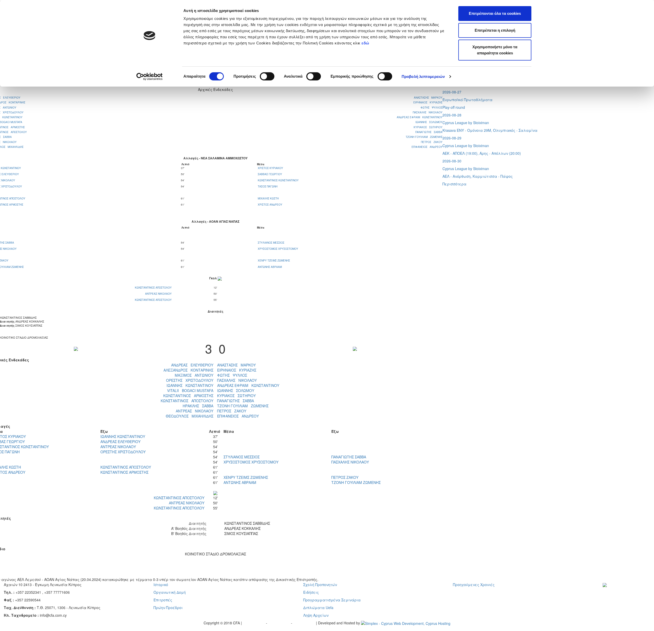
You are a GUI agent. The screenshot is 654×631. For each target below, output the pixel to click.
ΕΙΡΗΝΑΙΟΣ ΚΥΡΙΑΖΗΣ (427, 102)
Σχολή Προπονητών (320, 584)
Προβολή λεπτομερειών (423, 76)
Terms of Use (279, 622)
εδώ (365, 43)
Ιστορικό (161, 584)
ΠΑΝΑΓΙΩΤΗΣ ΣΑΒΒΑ (428, 132)
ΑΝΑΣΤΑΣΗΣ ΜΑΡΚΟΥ (428, 97)
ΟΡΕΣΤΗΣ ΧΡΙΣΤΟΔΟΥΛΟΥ (189, 380)
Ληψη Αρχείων (316, 615)
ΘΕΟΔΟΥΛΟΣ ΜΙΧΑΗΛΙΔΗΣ (189, 416)
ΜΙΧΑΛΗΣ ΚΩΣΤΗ (268, 198)
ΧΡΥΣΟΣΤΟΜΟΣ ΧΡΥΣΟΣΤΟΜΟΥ (278, 249)
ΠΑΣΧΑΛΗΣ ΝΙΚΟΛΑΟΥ (427, 112)
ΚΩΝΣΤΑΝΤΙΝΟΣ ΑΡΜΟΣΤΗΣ (188, 395)
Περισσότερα (454, 183)
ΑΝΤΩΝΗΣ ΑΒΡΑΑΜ (270, 267)
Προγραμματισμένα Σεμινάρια (332, 599)
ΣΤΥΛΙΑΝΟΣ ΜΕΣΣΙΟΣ (271, 242)
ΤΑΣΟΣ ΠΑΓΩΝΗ (267, 186)
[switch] (267, 76)
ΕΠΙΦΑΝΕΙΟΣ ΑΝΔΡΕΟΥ (427, 147)
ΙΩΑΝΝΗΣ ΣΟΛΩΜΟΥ (428, 122)
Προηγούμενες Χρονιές (474, 584)
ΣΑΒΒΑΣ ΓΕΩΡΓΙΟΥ (270, 174)
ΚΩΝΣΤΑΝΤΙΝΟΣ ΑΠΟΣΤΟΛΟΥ (153, 287)
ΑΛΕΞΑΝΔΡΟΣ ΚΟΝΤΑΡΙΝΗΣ (188, 370)
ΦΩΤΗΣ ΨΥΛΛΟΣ (431, 107)
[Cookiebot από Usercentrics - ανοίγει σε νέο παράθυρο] (149, 76)
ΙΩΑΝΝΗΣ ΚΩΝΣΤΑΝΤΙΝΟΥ (190, 385)
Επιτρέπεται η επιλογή (495, 30)
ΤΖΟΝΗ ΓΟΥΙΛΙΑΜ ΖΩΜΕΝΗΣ (424, 137)
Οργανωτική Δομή (170, 592)
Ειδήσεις (311, 592)
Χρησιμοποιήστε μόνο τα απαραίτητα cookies (494, 50)
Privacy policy (254, 622)
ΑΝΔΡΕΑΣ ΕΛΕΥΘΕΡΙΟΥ (192, 364)
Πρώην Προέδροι (168, 607)
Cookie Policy (304, 622)
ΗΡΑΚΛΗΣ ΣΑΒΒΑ (198, 405)
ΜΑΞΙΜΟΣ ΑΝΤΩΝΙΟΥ (194, 375)
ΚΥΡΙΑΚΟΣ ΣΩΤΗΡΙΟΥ (428, 127)
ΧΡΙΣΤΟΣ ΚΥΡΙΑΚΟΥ (270, 168)
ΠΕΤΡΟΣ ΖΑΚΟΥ (431, 142)
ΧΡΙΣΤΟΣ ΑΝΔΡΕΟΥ (270, 204)
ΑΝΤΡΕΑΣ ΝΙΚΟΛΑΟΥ (158, 293)
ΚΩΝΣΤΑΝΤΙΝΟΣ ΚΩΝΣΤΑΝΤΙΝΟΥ (278, 180)
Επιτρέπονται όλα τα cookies (495, 13)
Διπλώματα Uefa (318, 607)
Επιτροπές (163, 599)
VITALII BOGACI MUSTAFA (190, 390)
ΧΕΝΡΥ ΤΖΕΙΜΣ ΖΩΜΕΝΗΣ (274, 260)
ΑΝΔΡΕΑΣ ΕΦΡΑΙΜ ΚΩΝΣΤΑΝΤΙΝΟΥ (419, 117)
